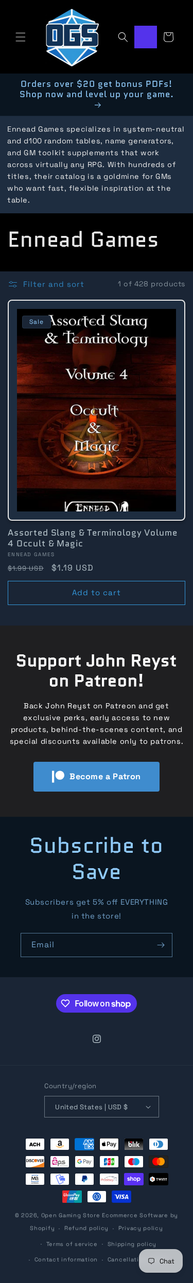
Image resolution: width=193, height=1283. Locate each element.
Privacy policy (140, 1228)
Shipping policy (132, 1244)
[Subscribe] (160, 945)
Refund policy (86, 1228)
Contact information (66, 1259)
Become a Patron (105, 776)
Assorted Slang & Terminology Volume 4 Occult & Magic (92, 537)
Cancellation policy (138, 1259)
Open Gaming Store (70, 1215)
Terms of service (72, 1244)
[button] (20, 37)
